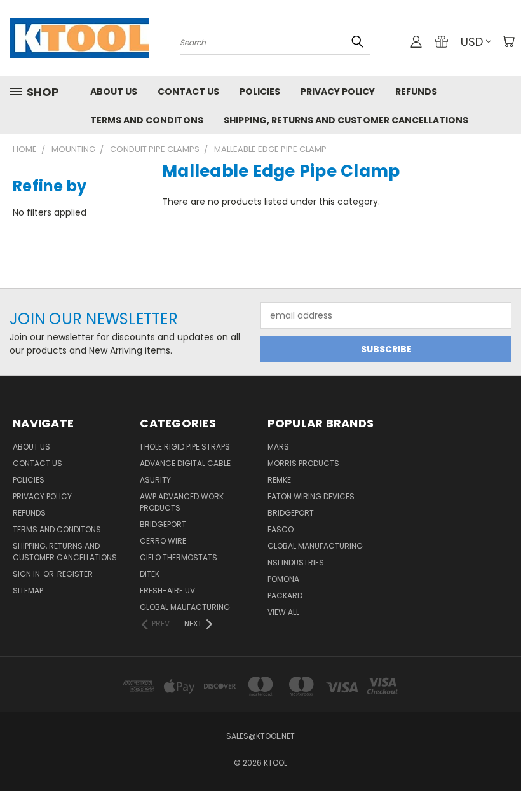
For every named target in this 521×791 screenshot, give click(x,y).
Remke (279, 479)
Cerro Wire (163, 540)
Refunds (416, 91)
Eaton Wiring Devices (311, 496)
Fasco (280, 529)
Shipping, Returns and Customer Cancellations (346, 120)
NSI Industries (295, 562)
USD (472, 42)
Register (75, 573)
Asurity (155, 479)
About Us (113, 91)
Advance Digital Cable (185, 463)
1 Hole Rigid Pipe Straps (185, 446)
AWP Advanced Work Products (182, 502)
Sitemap (28, 590)
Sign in (27, 573)
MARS (278, 446)
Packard (284, 595)
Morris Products (303, 463)
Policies (260, 91)
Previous (501, 751)
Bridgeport (163, 524)
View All (283, 612)
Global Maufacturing (185, 607)
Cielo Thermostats (178, 557)
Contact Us (188, 91)
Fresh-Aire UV (167, 590)
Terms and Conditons (146, 120)
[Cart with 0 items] (508, 41)
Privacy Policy (338, 91)
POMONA (283, 579)
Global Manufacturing (315, 545)
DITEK (149, 573)
